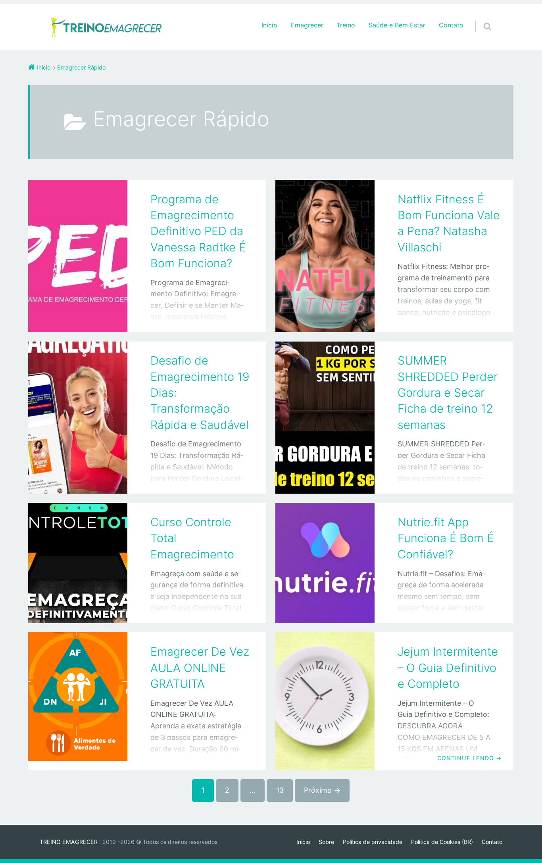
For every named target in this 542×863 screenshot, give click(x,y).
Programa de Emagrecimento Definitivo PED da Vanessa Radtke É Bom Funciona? (198, 231)
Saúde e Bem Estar (397, 25)
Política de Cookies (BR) (442, 841)
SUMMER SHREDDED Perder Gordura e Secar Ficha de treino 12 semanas (448, 392)
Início (269, 25)
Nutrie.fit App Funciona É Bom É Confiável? (446, 538)
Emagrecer (307, 25)
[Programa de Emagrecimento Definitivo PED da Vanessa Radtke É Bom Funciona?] (77, 256)
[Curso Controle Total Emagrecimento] (77, 563)
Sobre (326, 841)
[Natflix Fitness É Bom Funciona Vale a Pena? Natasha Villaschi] (325, 256)
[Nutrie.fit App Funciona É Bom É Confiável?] (325, 563)
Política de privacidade (372, 841)
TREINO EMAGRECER (69, 841)
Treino (345, 25)
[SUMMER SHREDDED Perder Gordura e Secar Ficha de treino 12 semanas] (325, 418)
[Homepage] (106, 27)
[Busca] (480, 18)
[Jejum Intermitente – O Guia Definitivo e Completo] (325, 701)
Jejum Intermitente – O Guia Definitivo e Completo (448, 668)
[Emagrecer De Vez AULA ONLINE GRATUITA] (77, 701)
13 (280, 790)
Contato (451, 25)
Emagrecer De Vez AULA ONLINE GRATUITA (199, 668)
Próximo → (322, 790)
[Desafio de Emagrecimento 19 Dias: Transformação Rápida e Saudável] (77, 418)
